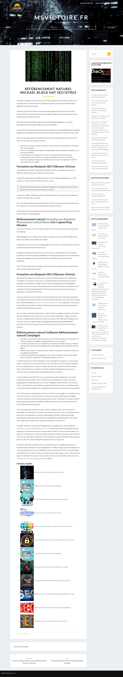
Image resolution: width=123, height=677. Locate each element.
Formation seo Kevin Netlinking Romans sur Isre (33, 428)
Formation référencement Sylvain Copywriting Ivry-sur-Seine (100, 202)
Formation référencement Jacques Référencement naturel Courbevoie (29, 661)
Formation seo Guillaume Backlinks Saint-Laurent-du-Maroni (100, 155)
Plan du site (95, 380)
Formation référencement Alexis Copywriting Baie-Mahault (99, 103)
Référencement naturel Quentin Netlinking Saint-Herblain (99, 110)
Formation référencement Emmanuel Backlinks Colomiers (67, 661)
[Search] (109, 53)
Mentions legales (96, 376)
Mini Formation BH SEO (103, 3)
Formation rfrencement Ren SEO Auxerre (47, 302)
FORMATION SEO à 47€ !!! (99, 383)
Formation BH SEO (87, 3)
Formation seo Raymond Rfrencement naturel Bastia (46, 221)
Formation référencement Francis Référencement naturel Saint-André (100, 318)
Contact (93, 373)
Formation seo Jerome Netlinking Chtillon (31, 458)
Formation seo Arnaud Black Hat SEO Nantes (103, 236)
